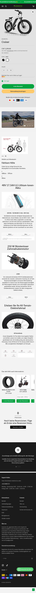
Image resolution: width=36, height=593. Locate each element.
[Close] (33, 549)
